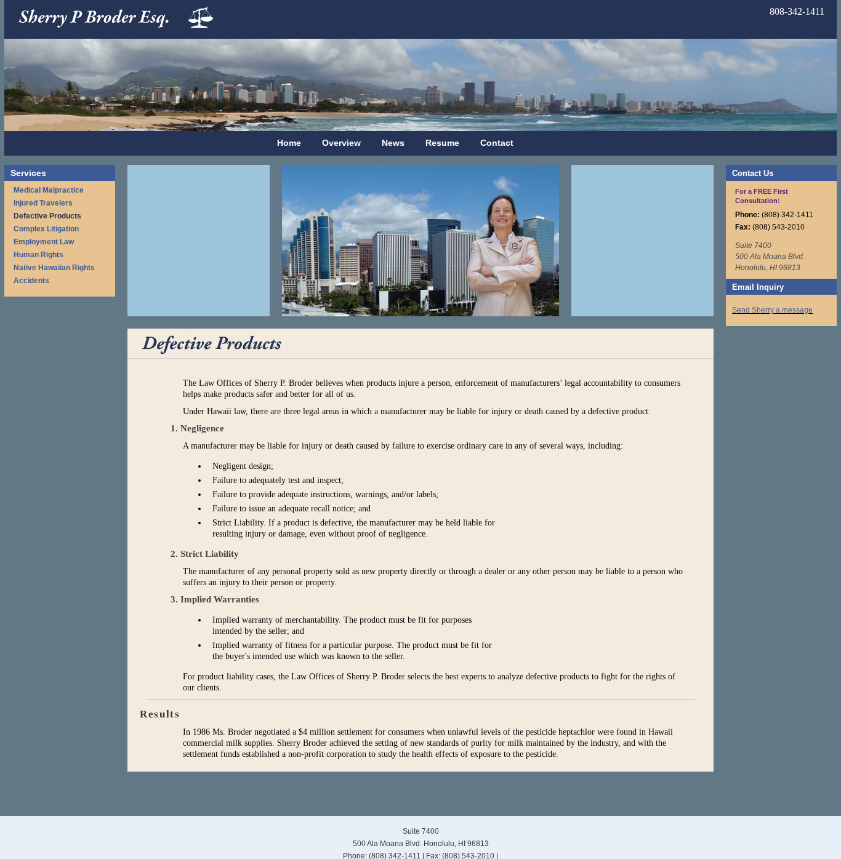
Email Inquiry (758, 287)
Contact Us (752, 173)
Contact (496, 143)
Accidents (31, 280)
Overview (341, 143)
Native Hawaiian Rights (54, 267)
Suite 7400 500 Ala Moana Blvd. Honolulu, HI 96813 (770, 256)
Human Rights (38, 254)
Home (289, 143)
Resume (442, 143)
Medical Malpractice (49, 190)
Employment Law (44, 242)
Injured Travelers (43, 203)
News (393, 143)
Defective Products (47, 216)
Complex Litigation (46, 229)
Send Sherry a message (772, 310)
